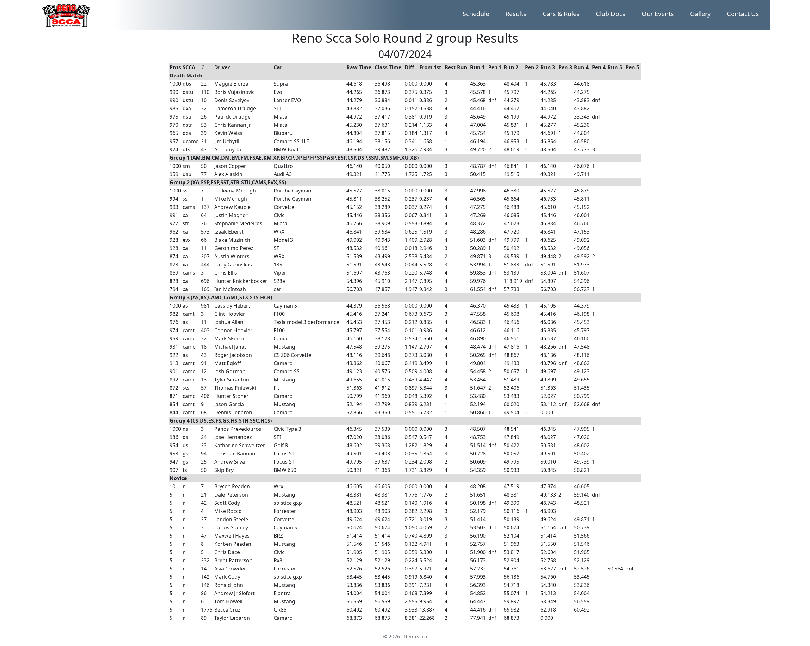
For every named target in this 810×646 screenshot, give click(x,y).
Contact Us (743, 13)
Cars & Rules (561, 13)
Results (515, 13)
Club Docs (611, 13)
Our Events (658, 13)
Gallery (700, 13)
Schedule (476, 13)
